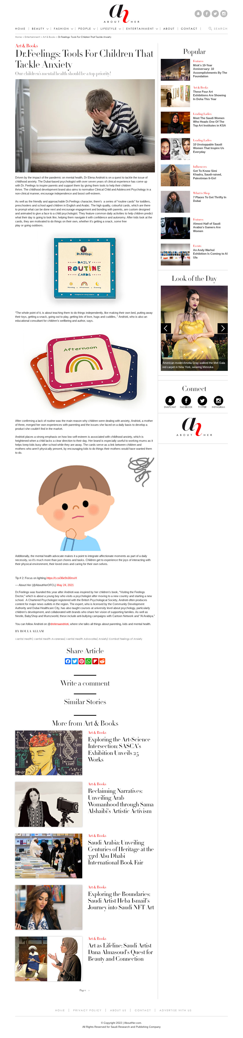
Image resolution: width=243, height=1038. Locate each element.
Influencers (200, 167)
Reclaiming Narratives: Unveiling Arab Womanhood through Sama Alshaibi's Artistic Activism (121, 801)
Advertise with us (175, 1010)
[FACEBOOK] (186, 400)
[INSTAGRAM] (218, 400)
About (169, 28)
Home (20, 28)
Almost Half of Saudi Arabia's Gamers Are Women (207, 227)
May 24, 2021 (65, 585)
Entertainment (32, 37)
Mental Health (23, 639)
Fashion (61, 28)
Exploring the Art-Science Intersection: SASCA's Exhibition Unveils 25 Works (119, 749)
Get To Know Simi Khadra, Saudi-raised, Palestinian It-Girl (207, 174)
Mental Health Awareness (49, 639)
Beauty (38, 28)
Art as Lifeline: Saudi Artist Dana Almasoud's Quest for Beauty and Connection (120, 952)
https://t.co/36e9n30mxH (62, 578)
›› (89, 990)
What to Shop (201, 193)
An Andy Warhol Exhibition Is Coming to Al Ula (210, 253)
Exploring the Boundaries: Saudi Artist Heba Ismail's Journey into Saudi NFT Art (121, 901)
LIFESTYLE (109, 28)
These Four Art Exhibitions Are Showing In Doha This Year (209, 95)
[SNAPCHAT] (170, 400)
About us (118, 1010)
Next (223, 328)
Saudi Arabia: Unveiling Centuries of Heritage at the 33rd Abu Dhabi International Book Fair (121, 852)
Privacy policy (87, 1010)
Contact (143, 1010)
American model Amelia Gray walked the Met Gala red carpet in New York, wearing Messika (193, 365)
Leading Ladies (202, 114)
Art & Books (49, 37)
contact (189, 28)
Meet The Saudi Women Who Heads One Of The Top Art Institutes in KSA (209, 121)
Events (197, 246)
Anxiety (103, 639)
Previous (166, 328)
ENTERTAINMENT (140, 28)
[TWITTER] (202, 400)
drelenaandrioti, (59, 624)
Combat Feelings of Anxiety (125, 639)
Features (198, 61)
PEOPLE (84, 28)
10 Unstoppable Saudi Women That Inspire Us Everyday (208, 148)
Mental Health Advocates (81, 639)
